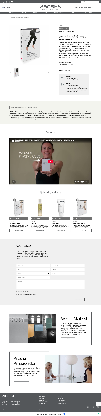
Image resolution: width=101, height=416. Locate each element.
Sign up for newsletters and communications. (27, 294)
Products (18, 17)
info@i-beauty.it (16, 404)
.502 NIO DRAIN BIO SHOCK (66, 64)
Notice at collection (41, 414)
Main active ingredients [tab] (18, 107)
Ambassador (21, 380)
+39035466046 (6, 404)
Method (68, 338)
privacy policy (26, 291)
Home (13, 17)
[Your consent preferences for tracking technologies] (98, 413)
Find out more (19, 230)
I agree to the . (23, 291)
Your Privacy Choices (55, 414)
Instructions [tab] (32, 107)
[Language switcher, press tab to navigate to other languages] (3, 7)
